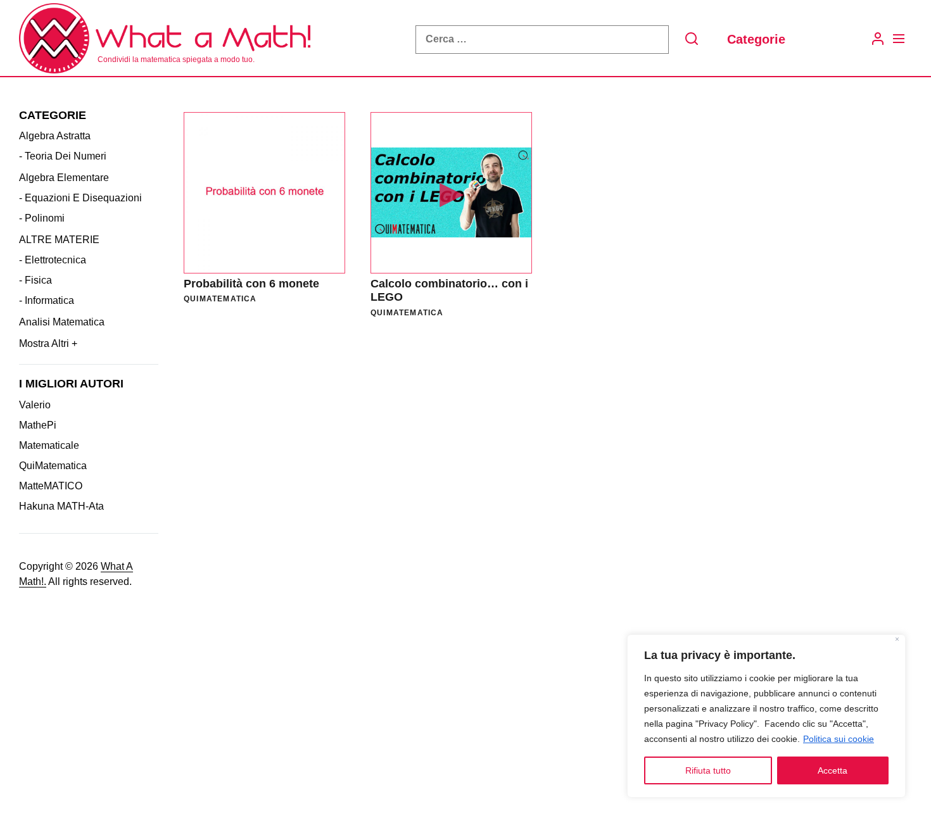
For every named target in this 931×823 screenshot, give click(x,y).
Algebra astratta (55, 135)
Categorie (756, 39)
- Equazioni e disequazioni (80, 197)
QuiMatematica (53, 465)
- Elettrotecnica (52, 259)
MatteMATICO (50, 486)
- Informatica (46, 300)
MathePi (37, 425)
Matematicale (49, 445)
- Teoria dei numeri (62, 156)
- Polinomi (42, 218)
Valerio (35, 404)
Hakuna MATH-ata (61, 506)
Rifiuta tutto (708, 770)
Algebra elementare (64, 177)
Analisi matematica (61, 322)
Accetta (832, 770)
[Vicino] (897, 640)
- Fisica (35, 280)
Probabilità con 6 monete (251, 283)
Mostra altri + (48, 343)
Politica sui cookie (838, 739)
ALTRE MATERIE (59, 239)
